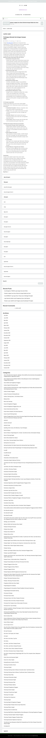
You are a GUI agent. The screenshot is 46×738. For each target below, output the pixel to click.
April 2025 (6, 352)
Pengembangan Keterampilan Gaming (11, 590)
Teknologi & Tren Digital (8, 694)
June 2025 (6, 347)
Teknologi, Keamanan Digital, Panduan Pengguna (13, 714)
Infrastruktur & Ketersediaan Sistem (11, 457)
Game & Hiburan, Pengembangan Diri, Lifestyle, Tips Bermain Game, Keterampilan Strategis (22, 432)
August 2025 (6, 342)
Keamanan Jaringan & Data (9, 487)
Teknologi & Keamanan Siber (9, 682)
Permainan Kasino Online (9, 595)
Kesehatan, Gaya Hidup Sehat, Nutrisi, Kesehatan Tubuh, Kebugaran (17, 505)
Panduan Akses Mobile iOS (9, 531)
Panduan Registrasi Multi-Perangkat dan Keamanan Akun (15, 571)
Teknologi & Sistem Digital (9, 689)
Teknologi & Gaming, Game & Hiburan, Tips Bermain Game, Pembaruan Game (19, 672)
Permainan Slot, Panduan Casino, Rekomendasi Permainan (15, 603)
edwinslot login (7, 425)
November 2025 (7, 335)
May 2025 (6, 350)
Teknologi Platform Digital (9, 707)
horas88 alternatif (7, 452)
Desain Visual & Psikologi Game (10, 414)
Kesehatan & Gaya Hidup (9, 502)
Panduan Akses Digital (8, 529)
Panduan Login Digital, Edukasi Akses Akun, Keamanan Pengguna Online (18, 550)
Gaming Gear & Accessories (9, 442)
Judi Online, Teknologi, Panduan (10, 469)
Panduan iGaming (7, 548)
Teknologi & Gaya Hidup (8, 674)
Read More (5, 171)
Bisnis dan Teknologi (8, 401)
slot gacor (6, 216)
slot (4, 202)
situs (5, 206)
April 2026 (6, 322)
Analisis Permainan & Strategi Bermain (11, 394)
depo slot (6, 211)
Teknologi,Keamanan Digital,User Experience (13, 719)
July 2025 (6, 345)
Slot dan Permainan (8, 631)
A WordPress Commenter (9, 308)
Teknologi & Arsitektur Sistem (10, 664)
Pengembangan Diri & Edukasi (10, 585)
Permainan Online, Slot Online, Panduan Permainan (14, 600)
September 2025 (7, 340)
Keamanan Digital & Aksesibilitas (10, 474)
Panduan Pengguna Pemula (9, 569)
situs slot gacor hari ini (8, 192)
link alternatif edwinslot (8, 510)
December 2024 (7, 362)
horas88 (5, 450)
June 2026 (6, 317)
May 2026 (6, 320)
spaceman (6, 261)
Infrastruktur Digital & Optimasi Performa (12, 460)
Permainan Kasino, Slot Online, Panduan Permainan (14, 598)
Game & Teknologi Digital (9, 435)
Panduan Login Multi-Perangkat (10, 553)
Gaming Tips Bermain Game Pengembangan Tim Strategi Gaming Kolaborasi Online (20, 447)
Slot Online (6, 641)
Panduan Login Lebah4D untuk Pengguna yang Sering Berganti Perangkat (18, 300)
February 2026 (6, 327)
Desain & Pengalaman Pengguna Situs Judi (12, 406)
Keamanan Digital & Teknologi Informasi (12, 476)
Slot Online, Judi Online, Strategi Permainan (12, 646)
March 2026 (6, 325)
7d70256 (6, 41)
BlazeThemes (35, 735)
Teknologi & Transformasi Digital (10, 692)
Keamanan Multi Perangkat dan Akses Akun (12, 492)
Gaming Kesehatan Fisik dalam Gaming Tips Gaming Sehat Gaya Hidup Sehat (19, 445)
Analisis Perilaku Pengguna (9, 391)
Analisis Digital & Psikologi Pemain (11, 385)
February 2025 (6, 357)
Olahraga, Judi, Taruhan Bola (9, 521)
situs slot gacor (7, 231)
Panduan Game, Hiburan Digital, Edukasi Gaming (13, 545)
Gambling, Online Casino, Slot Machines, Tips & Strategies (15, 427)
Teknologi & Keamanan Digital (10, 679)
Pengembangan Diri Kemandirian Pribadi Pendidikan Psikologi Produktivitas (19, 588)
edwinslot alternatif (8, 422)
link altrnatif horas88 (8, 515)
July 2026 (6, 315)
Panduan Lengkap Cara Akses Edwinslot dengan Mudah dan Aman (19, 22)
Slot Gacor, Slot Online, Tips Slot (10, 638)
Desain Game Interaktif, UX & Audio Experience (13, 411)
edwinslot (6, 420)
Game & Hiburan (7, 430)
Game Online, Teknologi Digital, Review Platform (13, 440)
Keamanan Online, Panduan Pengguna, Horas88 (13, 495)
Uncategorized (7, 726)
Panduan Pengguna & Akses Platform (11, 566)
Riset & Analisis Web (8, 615)
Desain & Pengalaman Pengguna (10, 404)
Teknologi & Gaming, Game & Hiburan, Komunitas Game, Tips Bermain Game (19, 669)
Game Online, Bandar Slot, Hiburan (11, 437)
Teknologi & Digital (7, 667)
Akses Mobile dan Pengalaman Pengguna (12, 382)
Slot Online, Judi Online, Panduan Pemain (12, 643)
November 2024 (7, 365)
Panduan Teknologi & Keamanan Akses (11, 578)
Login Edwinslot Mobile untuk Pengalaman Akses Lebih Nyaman (24, 1)
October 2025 (6, 337)
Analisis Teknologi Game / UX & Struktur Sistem (13, 396)
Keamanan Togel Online (8, 500)
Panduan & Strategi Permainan (10, 526)
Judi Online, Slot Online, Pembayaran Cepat (12, 466)
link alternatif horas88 (8, 512)
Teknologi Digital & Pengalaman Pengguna (12, 702)
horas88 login (6, 455)
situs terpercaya (7, 241)
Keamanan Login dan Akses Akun (10, 490)
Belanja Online (7, 399)
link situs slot (10, 42)
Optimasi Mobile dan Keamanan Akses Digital (13, 524)
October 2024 (6, 367)
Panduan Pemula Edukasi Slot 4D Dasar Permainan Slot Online (16, 561)
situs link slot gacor (8, 187)
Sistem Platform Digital (8, 622)
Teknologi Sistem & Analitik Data (10, 709)
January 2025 (6, 360)
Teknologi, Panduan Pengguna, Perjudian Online (13, 717)
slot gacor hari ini (7, 226)
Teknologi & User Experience (9, 697)
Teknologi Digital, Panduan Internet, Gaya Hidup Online (15, 704)
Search (4, 281)
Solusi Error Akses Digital (9, 659)
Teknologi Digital (7, 699)
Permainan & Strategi (8, 593)
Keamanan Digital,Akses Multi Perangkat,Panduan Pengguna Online (17, 482)
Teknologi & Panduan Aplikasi (10, 684)
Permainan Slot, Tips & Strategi (10, 605)
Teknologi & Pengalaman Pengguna (11, 687)
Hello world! (18, 308)
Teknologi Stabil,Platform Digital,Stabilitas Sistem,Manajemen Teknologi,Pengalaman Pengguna (23, 712)
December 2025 (7, 332)
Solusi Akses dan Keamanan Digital (11, 657)
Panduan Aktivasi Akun (8, 534)
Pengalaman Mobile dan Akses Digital (11, 583)
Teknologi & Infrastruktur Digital (10, 677)
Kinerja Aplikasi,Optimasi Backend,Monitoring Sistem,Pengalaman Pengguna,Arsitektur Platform (23, 507)
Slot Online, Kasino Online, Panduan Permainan (13, 648)
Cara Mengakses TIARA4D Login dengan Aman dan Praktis (16, 290)
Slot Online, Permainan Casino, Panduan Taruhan (13, 651)
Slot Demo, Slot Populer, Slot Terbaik (11, 633)
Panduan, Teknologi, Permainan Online (11, 580)
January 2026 (6, 330)
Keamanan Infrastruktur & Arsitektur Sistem (12, 485)
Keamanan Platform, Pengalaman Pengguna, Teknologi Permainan (17, 497)
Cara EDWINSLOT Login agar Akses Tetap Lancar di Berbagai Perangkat (18, 295)
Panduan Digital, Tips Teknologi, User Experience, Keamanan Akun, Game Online (20, 543)
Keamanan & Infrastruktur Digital (10, 471)
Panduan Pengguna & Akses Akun (10, 564)
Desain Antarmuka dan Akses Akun (11, 409)
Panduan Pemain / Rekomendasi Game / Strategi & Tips (15, 559)
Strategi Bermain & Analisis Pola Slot (11, 662)
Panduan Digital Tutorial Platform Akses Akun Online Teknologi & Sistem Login (19, 540)
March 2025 (6, 355)
